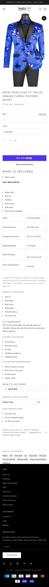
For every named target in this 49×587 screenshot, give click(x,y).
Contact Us (7, 516)
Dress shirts (18, 455)
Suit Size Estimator (10, 496)
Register (6, 525)
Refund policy (8, 504)
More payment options (24, 164)
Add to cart (24, 150)
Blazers (5, 455)
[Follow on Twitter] (10, 563)
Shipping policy (22, 459)
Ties (25, 455)
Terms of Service (9, 500)
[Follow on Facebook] (4, 563)
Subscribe (11, 555)
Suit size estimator (9, 459)
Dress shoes (33, 455)
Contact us (6, 462)
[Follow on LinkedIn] (31, 563)
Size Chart (7, 491)
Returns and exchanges (38, 459)
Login (5, 520)
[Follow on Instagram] (17, 563)
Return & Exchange (10, 483)
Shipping (6, 478)
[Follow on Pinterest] (24, 563)
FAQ (4, 487)
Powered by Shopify (32, 570)
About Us (6, 474)
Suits (11, 455)
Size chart (42, 114)
